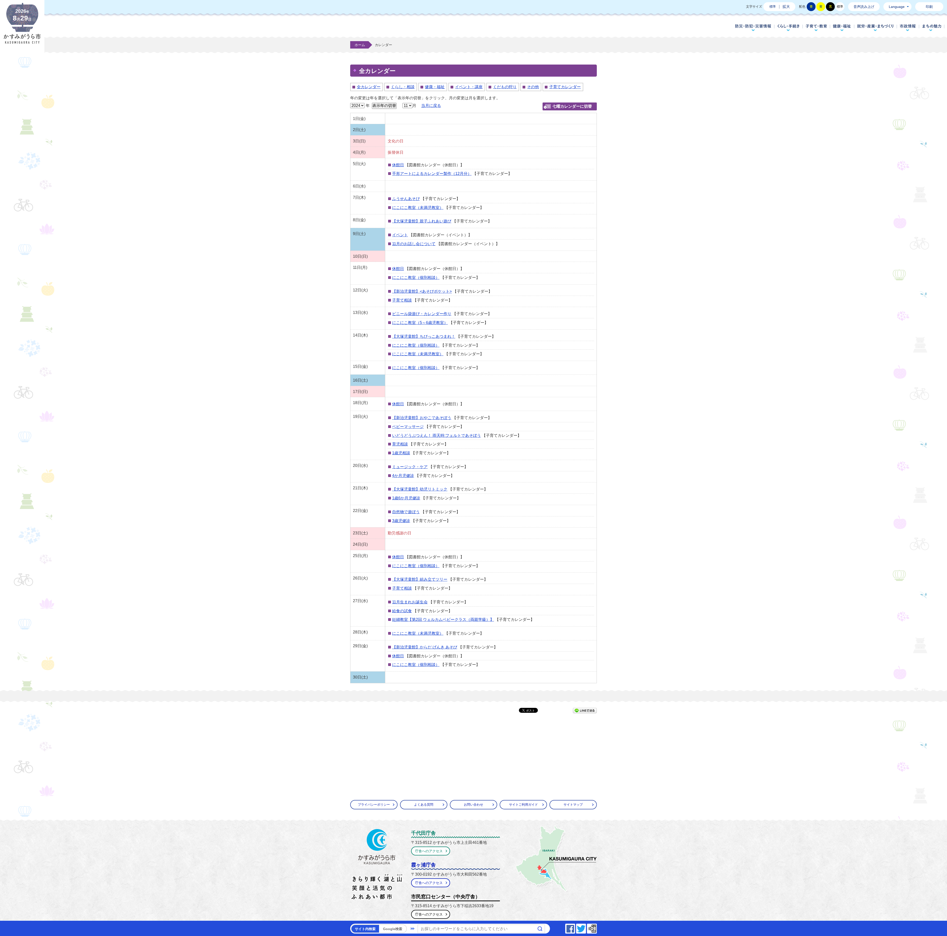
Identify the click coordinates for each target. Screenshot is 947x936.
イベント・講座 (469, 87)
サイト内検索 (365, 929)
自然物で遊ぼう (406, 512)
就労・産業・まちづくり (875, 27)
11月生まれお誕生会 (410, 602)
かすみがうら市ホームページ (22, 27)
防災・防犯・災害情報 (753, 27)
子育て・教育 (816, 27)
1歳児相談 (401, 453)
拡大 (786, 6)
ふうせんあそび (406, 199)
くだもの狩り (505, 87)
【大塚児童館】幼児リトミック (419, 489)
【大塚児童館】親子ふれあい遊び (421, 221)
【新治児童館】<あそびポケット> (422, 291)
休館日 (398, 165)
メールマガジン (596, 927)
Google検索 (392, 929)
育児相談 (400, 444)
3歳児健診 (401, 521)
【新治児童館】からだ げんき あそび (424, 647)
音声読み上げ (864, 7)
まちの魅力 (932, 27)
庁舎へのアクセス (429, 851)
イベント (400, 235)
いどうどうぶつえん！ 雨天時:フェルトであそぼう (436, 435)
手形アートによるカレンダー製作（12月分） (432, 173)
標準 (772, 6)
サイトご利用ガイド (523, 804)
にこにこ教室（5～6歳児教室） (420, 323)
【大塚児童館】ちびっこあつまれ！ (423, 336)
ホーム (360, 45)
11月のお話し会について (414, 244)
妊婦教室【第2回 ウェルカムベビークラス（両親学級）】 (443, 619)
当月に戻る (431, 105)
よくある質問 (423, 804)
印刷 (929, 7)
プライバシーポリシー (374, 804)
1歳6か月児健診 (406, 498)
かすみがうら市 (377, 865)
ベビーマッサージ (408, 427)
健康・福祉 (842, 27)
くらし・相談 (403, 87)
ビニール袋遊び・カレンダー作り (421, 314)
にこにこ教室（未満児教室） (417, 207)
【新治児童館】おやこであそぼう (421, 418)
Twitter (585, 927)
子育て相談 (402, 300)
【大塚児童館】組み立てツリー (419, 579)
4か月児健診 (403, 476)
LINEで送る (585, 710)
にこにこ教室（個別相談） (415, 277)
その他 (533, 87)
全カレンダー (369, 87)
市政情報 (908, 27)
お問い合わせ (473, 804)
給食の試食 (402, 611)
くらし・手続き (788, 27)
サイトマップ (573, 804)
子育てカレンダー (565, 87)
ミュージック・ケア (410, 467)
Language (897, 7)
